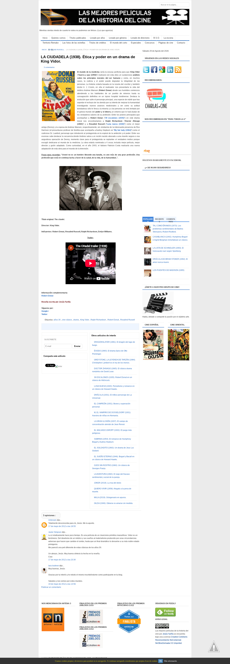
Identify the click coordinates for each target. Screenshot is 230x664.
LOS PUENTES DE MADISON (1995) (168, 270)
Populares (148, 220)
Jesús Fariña (168, 634)
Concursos (150, 43)
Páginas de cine (165, 43)
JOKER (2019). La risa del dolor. (107, 483)
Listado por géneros (118, 38)
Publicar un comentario (51, 587)
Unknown (52, 520)
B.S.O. (156, 38)
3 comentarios (49, 67)
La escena (168, 38)
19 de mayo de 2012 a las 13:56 (62, 584)
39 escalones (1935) (114, 118)
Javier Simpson (55, 532)
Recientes (159, 219)
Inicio (45, 38)
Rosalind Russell (56, 49)
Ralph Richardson (99, 320)
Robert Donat (47, 296)
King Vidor (85, 320)
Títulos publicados (77, 38)
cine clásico (67, 320)
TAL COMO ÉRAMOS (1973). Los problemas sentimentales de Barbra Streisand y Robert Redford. (168, 229)
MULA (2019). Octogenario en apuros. (110, 497)
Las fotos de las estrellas (73, 43)
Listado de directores (140, 38)
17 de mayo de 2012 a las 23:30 (62, 560)
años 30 (57, 320)
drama (76, 320)
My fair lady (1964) (122, 130)
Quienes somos (58, 38)
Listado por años (97, 38)
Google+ (45, 311)
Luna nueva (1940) (115, 124)
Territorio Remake (51, 43)
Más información (170, 661)
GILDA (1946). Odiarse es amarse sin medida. (113, 503)
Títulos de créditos (97, 43)
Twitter (44, 314)
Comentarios (170, 219)
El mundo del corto (118, 43)
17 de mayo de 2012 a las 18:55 (62, 526)
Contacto (181, 43)
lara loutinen (53, 566)
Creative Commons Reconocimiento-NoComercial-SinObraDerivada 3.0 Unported (171, 640)
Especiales (136, 43)
